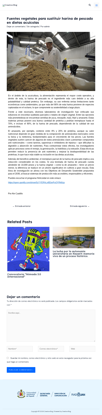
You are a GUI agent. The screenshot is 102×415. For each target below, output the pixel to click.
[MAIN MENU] (96, 5)
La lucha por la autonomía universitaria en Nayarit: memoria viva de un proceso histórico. (73, 254)
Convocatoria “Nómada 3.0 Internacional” (24, 275)
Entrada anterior (21, 206)
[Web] (82, 349)
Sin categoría (33, 26)
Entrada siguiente (80, 206)
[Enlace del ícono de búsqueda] (90, 5)
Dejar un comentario (16, 26)
